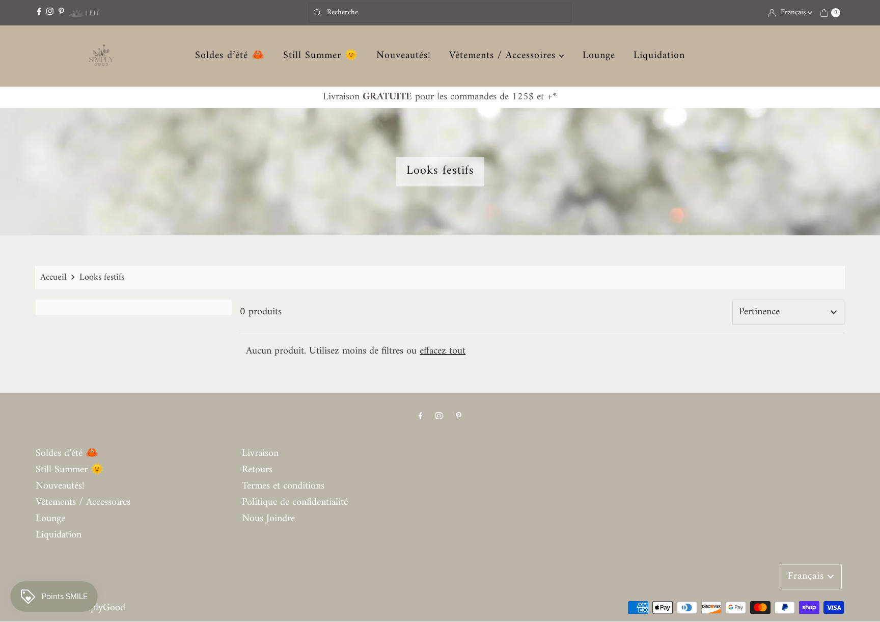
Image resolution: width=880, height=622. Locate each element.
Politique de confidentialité (295, 502)
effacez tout (442, 351)
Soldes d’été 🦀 (230, 56)
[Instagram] (49, 12)
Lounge (599, 56)
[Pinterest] (61, 12)
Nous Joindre (268, 519)
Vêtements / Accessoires (504, 56)
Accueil (53, 277)
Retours (257, 470)
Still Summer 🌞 (320, 56)
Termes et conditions (283, 486)
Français (794, 12)
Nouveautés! (403, 56)
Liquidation (659, 56)
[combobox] (440, 13)
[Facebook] (39, 12)
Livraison (260, 454)
